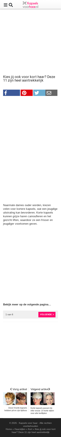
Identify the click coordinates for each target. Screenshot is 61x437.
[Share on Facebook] (11, 93)
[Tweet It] (39, 93)
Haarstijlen (19, 429)
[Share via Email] (51, 93)
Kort (30, 429)
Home (9, 429)
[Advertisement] (30, 42)
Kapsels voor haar (28, 423)
